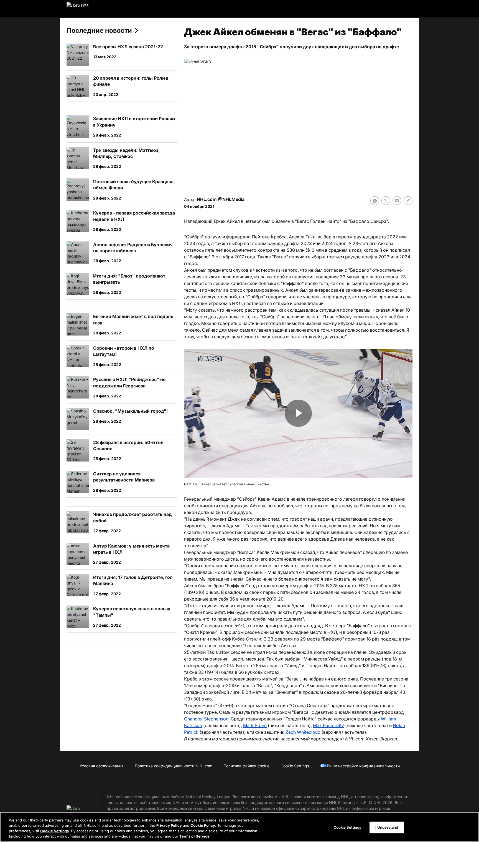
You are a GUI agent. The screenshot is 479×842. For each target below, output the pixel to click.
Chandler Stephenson (206, 719)
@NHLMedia (231, 199)
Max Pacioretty (328, 725)
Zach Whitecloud (303, 732)
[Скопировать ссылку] (408, 200)
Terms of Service (194, 836)
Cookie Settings (54, 831)
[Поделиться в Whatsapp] (374, 200)
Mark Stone (255, 725)
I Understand (386, 827)
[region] (239, 827)
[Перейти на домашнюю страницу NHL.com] (86, 9)
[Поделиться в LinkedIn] (397, 200)
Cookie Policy (202, 825)
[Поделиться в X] (385, 200)
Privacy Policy (169, 825)
